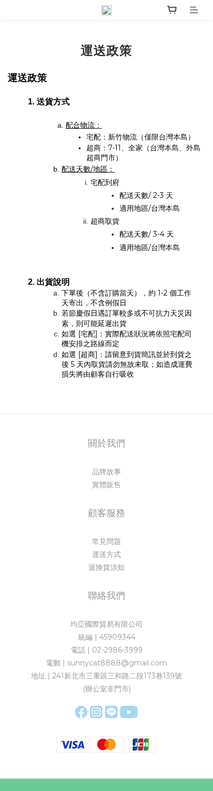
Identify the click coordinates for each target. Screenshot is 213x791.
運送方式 (106, 554)
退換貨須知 (106, 567)
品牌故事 (106, 471)
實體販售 (106, 484)
